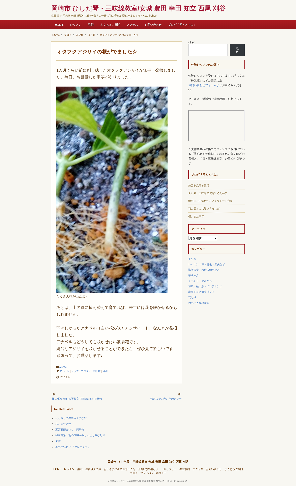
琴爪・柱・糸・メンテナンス (205, 286)
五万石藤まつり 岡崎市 (69, 429)
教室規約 (184, 469)
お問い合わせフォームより (205, 85)
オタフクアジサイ (81, 371)
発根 (105, 371)
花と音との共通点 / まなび (71, 418)
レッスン (75, 24)
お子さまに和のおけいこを (119, 469)
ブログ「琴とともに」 (182, 24)
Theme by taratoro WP (177, 481)
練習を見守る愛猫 (198, 185)
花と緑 (63, 367)
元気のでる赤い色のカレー (166, 398)
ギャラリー (170, 469)
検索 (191, 42)
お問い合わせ (153, 24)
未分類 (192, 258)
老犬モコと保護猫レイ (201, 291)
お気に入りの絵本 (198, 302)
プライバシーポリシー (153, 473)
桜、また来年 (63, 423)
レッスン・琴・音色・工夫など (206, 264)
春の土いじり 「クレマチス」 (72, 446)
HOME (59, 24)
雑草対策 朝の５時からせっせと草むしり (80, 435)
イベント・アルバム (200, 280)
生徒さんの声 (93, 469)
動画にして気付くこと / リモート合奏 (210, 200)
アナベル (64, 371)
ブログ (134, 473)
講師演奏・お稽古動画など (204, 269)
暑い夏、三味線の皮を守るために (208, 193)
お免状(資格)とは (149, 469)
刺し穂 (96, 371)
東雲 (58, 441)
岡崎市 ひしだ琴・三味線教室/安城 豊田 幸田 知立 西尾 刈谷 (148, 461)
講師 (91, 24)
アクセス (132, 24)
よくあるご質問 (110, 24)
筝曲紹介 (193, 275)
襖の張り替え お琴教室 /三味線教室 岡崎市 (77, 398)
